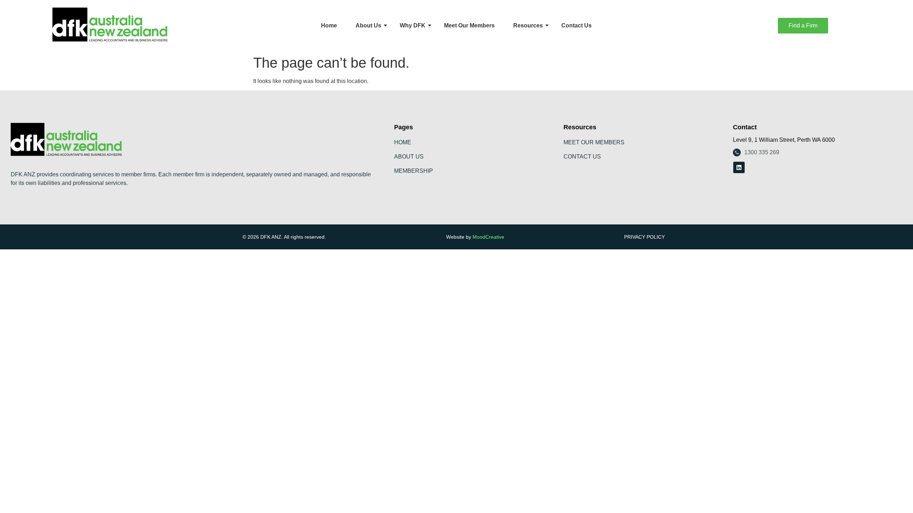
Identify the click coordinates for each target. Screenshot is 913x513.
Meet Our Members (469, 25)
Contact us (582, 157)
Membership (413, 171)
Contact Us (576, 25)
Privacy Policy (644, 237)
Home (329, 25)
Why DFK (412, 25)
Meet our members (593, 142)
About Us (368, 25)
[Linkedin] (739, 167)
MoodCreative (488, 237)
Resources (528, 25)
